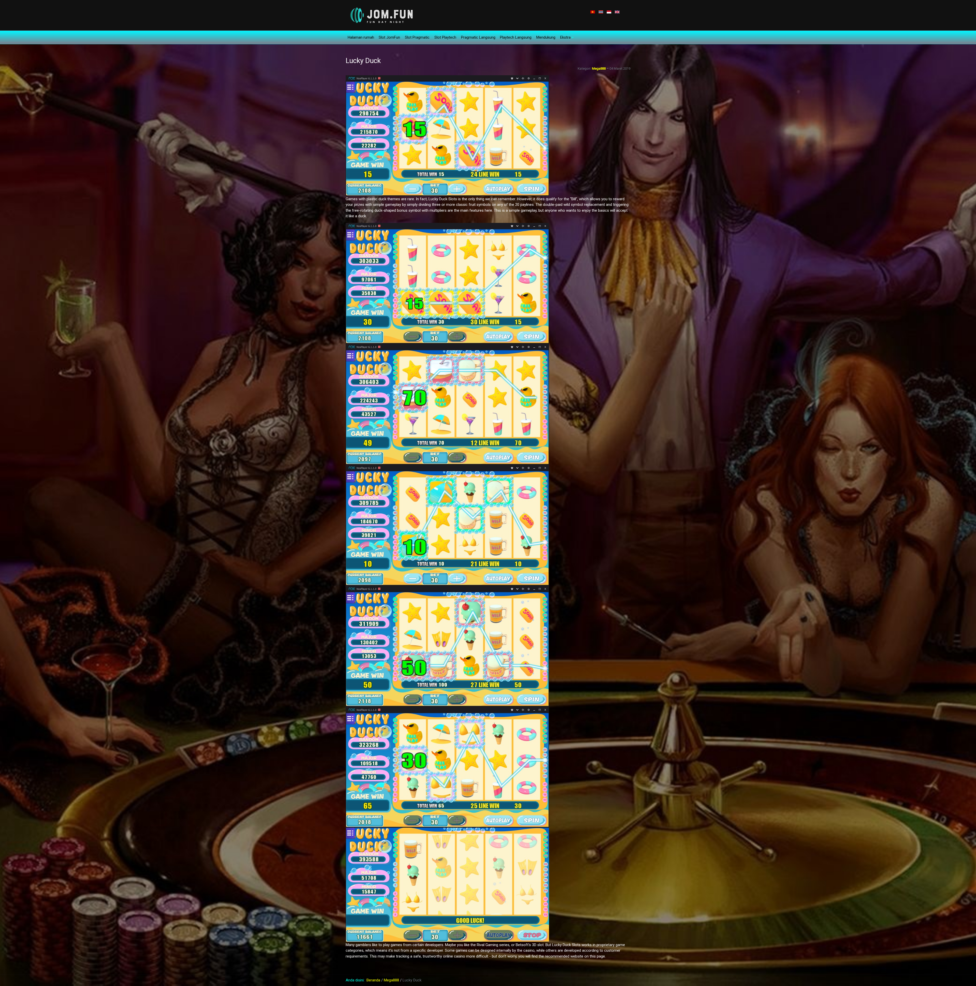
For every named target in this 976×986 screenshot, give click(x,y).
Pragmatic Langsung (478, 37)
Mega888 (599, 68)
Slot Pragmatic (417, 37)
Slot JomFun (389, 37)
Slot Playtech (445, 37)
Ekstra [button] (565, 37)
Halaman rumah (361, 37)
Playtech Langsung (515, 37)
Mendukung (545, 37)
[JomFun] (381, 15)
